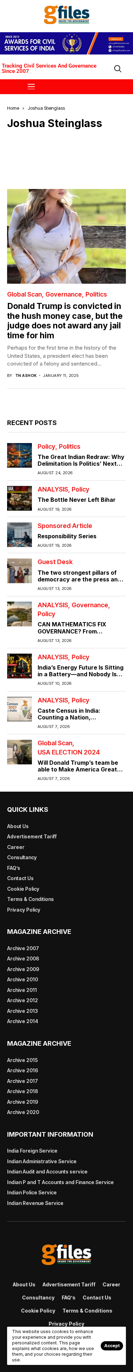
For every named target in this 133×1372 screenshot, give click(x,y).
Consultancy (22, 857)
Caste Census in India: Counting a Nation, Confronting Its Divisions (72, 717)
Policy (46, 446)
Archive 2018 (22, 1091)
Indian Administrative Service (42, 1161)
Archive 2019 (22, 1102)
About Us (18, 826)
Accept (112, 1345)
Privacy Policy (23, 910)
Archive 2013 (22, 1011)
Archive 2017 (22, 1081)
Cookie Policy (23, 889)
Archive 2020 (23, 1112)
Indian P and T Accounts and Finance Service (60, 1182)
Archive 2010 (22, 979)
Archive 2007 (23, 948)
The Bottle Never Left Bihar (77, 499)
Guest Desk (55, 562)
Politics (96, 294)
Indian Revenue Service (35, 1203)
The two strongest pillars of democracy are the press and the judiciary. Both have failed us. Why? (80, 583)
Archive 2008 (23, 958)
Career (15, 847)
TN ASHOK (26, 375)
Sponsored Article (65, 525)
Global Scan (24, 294)
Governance (63, 294)
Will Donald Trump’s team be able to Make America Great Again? (78, 769)
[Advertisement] (70, 153)
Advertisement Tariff (32, 836)
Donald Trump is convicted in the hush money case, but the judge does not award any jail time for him (65, 320)
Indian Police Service (32, 1192)
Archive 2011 (22, 990)
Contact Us (20, 878)
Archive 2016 (22, 1070)
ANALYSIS (53, 489)
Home (13, 108)
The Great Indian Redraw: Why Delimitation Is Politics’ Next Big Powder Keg (81, 463)
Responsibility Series (67, 536)
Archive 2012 (22, 1000)
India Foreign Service (32, 1151)
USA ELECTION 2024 (69, 752)
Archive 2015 (22, 1060)
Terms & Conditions (30, 899)
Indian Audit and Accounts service (47, 1172)
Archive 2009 (23, 969)
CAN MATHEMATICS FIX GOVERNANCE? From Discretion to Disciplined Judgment (72, 634)
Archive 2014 (22, 1021)
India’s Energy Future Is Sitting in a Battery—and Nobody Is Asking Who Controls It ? (80, 674)
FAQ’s (13, 868)
